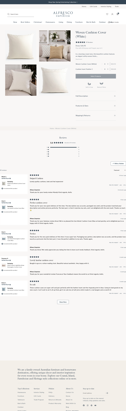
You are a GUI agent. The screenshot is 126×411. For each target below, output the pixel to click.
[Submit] (106, 393)
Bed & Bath (90, 22)
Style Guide (115, 22)
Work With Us (71, 403)
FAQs (50, 392)
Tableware (21, 400)
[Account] (112, 14)
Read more (79, 59)
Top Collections (23, 388)
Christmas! (38, 22)
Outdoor (102, 22)
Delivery (51, 396)
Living (61, 22)
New (15, 22)
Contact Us (70, 392)
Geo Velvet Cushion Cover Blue (15, 208)
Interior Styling (106, 6)
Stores (84, 6)
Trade (117, 6)
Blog (67, 407)
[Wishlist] (107, 14)
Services (37, 388)
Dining (69, 22)
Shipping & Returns (83, 115)
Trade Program (39, 400)
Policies (51, 388)
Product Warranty (55, 403)
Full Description (82, 96)
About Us (69, 388)
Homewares (50, 22)
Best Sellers (25, 22)
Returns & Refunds (55, 400)
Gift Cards (93, 6)
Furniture (79, 22)
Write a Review (120, 164)
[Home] (63, 14)
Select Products (96, 76)
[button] (84, 42)
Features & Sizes (82, 106)
